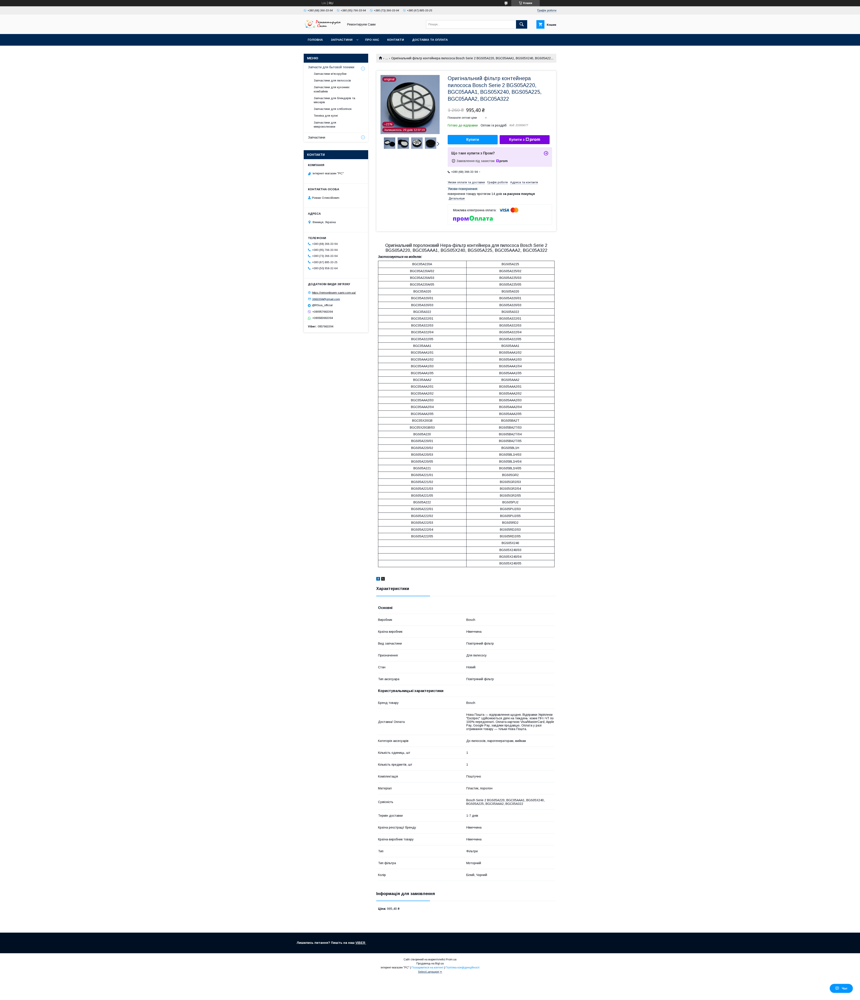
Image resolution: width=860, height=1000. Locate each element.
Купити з (517, 139)
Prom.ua (451, 959)
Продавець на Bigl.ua (430, 963)
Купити (472, 139)
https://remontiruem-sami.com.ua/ (334, 292)
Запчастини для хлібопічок (333, 109)
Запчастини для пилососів (332, 80)
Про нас (372, 39)
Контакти (395, 39)
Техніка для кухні (326, 115)
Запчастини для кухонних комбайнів (332, 89)
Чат (844, 988)
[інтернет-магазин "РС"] (323, 28)
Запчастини (342, 39)
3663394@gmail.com (326, 299)
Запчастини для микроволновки (325, 124)
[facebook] (378, 579)
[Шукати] (521, 24)
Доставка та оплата (430, 39)
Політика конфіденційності (462, 967)
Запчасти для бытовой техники (331, 67)
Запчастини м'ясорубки (330, 73)
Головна (315, 39)
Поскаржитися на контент (427, 967)
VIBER (360, 942)
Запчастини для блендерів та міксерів (334, 100)
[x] (383, 579)
